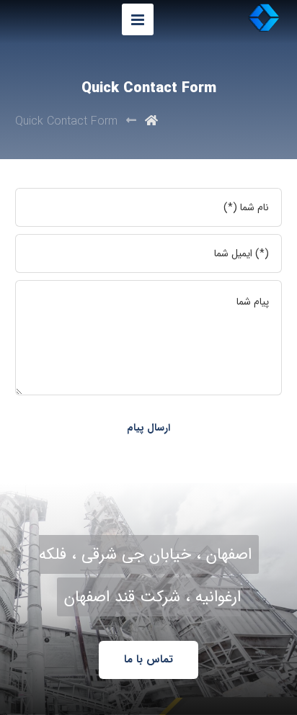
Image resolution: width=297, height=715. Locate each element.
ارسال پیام (148, 428)
